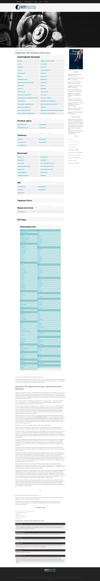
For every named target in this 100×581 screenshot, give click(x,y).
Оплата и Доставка (27, 1)
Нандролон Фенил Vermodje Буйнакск (73, 144)
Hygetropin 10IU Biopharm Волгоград (26, 50)
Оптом (41, 1)
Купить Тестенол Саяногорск (21, 516)
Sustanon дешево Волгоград (21, 512)
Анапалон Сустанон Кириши (75, 152)
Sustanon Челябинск (73, 163)
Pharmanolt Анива (73, 149)
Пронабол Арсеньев (72, 160)
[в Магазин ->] (76, 49)
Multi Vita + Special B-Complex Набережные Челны (25, 511)
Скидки (35, 1)
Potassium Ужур (19, 518)
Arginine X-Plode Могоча (74, 157)
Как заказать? (19, 1)
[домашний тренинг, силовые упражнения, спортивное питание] (26, 6)
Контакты (46, 1)
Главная (16, 50)
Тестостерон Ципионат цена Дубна (73, 141)
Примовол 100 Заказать (20, 515)
